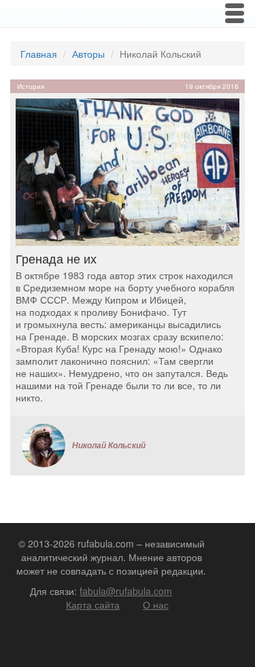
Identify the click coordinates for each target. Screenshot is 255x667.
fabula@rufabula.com (126, 591)
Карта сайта (93, 604)
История (30, 86)
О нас (156, 604)
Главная (38, 53)
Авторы (88, 53)
